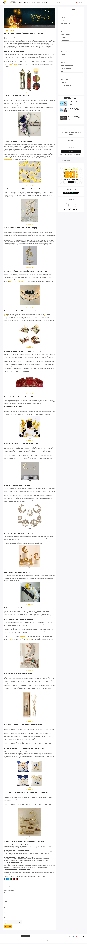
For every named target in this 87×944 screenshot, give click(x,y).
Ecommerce (63, 37)
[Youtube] (76, 936)
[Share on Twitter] (8, 879)
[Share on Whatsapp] (11, 879)
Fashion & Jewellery (65, 31)
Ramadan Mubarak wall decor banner (18, 281)
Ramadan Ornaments (31, 244)
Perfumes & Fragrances (66, 85)
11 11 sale (75, 130)
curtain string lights (8, 159)
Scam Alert (63, 91)
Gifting (62, 20)
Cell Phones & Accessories (39, 2)
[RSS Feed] (81, 936)
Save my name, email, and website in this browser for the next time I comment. (23, 918)
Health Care (63, 54)
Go (54, 2)
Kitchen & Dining (64, 79)
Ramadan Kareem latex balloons (11, 410)
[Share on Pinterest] (14, 879)
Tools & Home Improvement (67, 65)
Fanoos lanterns (13, 64)
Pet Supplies (64, 57)
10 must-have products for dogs (67, 130)
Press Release (64, 45)
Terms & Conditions (14, 936)
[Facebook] (66, 936)
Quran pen (9, 639)
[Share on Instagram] (17, 879)
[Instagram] (73, 936)
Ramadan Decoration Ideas (29, 876)
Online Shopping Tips (23, 2)
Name (5, 901)
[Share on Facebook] (5, 879)
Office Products (64, 62)
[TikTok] (83, 936)
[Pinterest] (71, 936)
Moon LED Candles (51, 542)
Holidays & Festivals (9, 30)
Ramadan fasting (8, 315)
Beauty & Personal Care (66, 34)
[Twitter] (69, 936)
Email (5, 907)
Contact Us (5, 936)
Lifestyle (63, 26)
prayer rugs (22, 636)
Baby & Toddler (64, 51)
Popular (67, 98)
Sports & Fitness (64, 29)
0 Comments (7, 38)
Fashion (63, 17)
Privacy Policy (79, 154)
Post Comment (8, 926)
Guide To (63, 74)
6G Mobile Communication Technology (71, 132)
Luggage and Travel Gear (66, 76)
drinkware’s (46, 315)
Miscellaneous (64, 48)
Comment (6, 892)
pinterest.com (29, 92)
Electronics (31, 2)
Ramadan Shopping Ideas (11, 876)
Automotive (63, 82)
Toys (62, 71)
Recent (75, 98)
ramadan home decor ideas (39, 876)
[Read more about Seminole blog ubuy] (5, 2)
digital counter (28, 639)
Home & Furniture (65, 40)
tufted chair (34, 356)
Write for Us (25, 936)
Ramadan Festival (20, 876)
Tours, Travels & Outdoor (66, 43)
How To (62, 88)
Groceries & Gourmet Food (67, 60)
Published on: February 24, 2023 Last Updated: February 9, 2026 (16, 37)
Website (6, 912)
